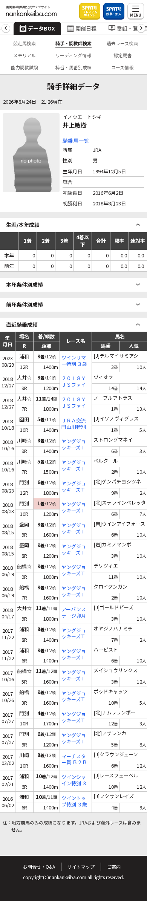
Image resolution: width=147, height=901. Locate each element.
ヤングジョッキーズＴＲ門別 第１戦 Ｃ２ (73, 507)
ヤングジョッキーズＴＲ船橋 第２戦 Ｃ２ (73, 570)
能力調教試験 (24, 67)
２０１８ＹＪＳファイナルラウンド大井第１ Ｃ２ (73, 402)
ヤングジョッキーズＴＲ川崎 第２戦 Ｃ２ (73, 444)
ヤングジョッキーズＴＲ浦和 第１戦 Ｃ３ (73, 654)
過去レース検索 (122, 43)
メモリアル (24, 55)
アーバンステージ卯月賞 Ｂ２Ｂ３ (74, 612)
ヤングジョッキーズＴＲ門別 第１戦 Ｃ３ (73, 738)
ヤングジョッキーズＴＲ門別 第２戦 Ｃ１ (73, 486)
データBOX (41, 28)
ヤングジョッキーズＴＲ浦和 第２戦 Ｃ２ (73, 633)
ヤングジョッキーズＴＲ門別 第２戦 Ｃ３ (73, 717)
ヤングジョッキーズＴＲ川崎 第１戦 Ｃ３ (73, 465)
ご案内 (114, 866)
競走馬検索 (24, 43)
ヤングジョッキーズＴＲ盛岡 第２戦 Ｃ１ (73, 528)
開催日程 (85, 28)
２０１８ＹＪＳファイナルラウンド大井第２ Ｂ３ (73, 381)
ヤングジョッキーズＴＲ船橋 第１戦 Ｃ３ (73, 591)
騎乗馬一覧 (76, 140)
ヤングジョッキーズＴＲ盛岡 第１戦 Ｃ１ (73, 549)
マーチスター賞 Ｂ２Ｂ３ (74, 759)
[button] (6, 28)
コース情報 (122, 67)
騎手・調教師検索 (73, 43)
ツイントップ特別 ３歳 (74, 801)
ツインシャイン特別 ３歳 (74, 780)
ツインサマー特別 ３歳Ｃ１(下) (74, 361)
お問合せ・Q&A (39, 866)
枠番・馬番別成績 (73, 67)
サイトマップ (81, 866)
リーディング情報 (73, 55)
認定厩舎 (122, 55)
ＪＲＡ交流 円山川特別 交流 (75, 424)
